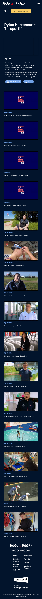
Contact (26, 562)
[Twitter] (19, 550)
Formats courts (16, 565)
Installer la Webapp (27, 567)
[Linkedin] (27, 550)
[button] (39, 4)
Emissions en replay (16, 560)
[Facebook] (14, 550)
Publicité (27, 559)
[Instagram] (23, 550)
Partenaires (28, 555)
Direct (15, 555)
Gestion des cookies (21, 596)
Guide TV (16, 570)
